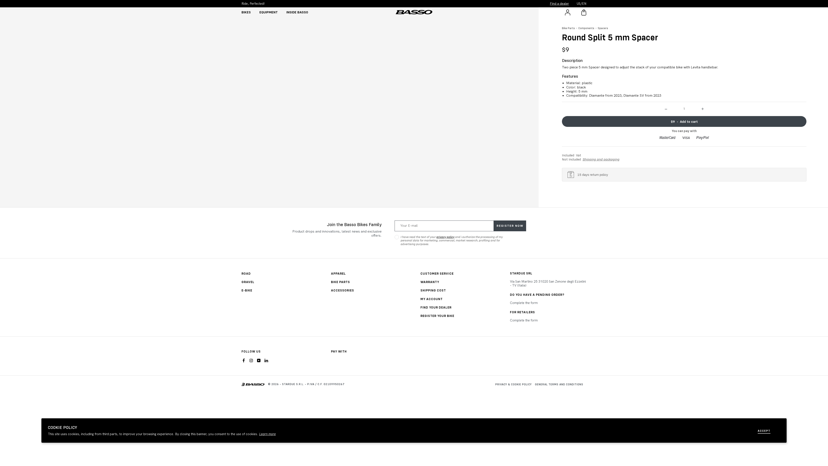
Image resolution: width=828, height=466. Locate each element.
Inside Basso (297, 12)
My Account (431, 299)
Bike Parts (568, 28)
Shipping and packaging (601, 159)
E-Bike (247, 290)
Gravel (248, 282)
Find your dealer (436, 307)
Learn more (267, 434)
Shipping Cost (433, 290)
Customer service (437, 273)
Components (586, 28)
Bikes (246, 12)
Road (246, 273)
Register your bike (437, 316)
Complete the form (524, 303)
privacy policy (445, 237)
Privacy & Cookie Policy (513, 384)
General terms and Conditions (559, 384)
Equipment (268, 12)
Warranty (429, 282)
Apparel (338, 273)
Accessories (342, 290)
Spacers (603, 28)
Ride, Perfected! (253, 4)
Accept (764, 430)
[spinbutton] (684, 108)
